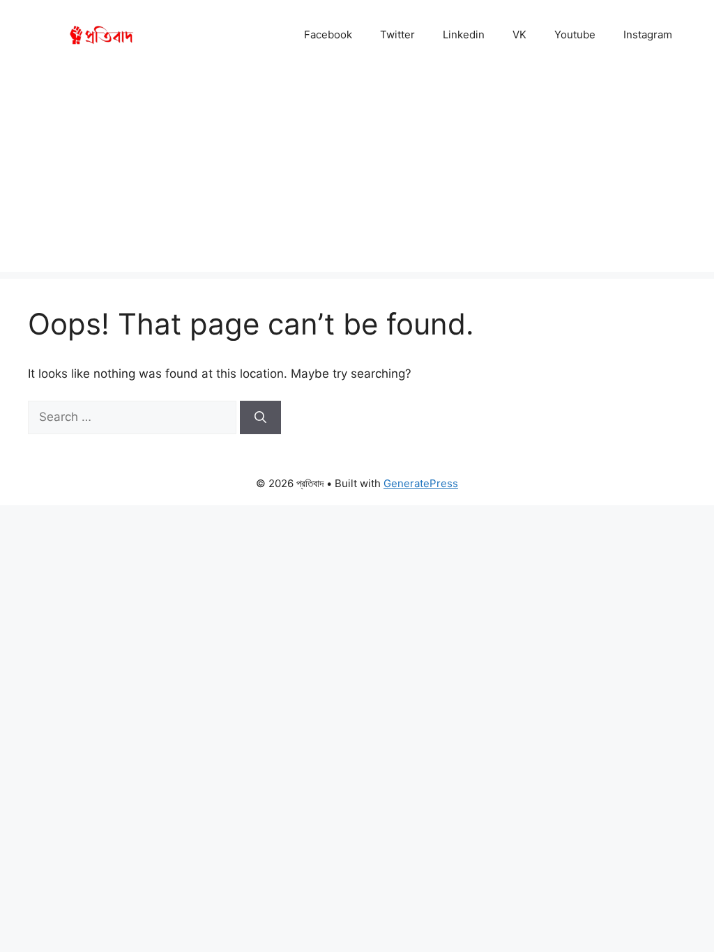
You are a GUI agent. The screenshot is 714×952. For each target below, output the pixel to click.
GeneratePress (420, 483)
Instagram (647, 34)
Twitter (397, 34)
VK (519, 34)
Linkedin (464, 34)
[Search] (260, 417)
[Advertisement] (357, 174)
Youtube (574, 34)
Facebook (328, 34)
